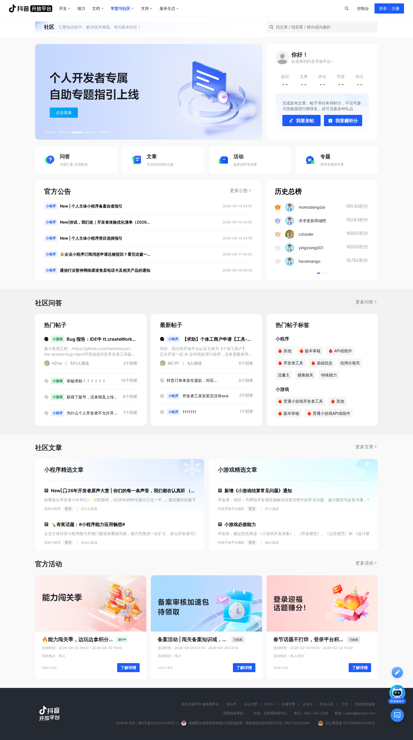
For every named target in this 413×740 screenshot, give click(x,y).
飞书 (344, 704)
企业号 (308, 704)
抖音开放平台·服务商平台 (200, 704)
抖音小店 (326, 704)
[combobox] (346, 8)
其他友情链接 (365, 704)
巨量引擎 (288, 704)
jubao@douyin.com (360, 713)
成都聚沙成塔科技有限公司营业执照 (215, 723)
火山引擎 (250, 704)
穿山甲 (231, 704)
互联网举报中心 (275, 713)
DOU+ (269, 704)
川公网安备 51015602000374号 (350, 723)
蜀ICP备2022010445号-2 (158, 723)
